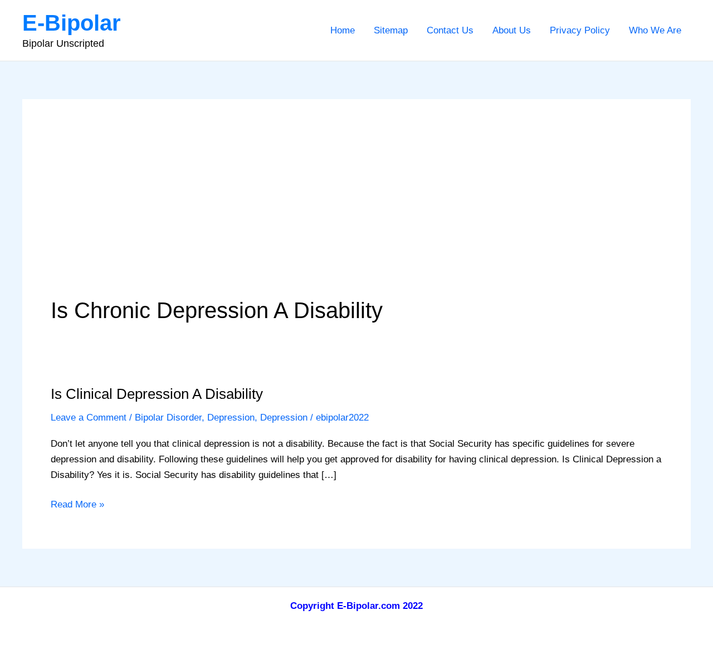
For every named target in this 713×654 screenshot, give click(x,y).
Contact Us (450, 30)
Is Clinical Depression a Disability (157, 393)
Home (342, 30)
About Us (511, 30)
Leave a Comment (88, 417)
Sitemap (391, 30)
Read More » (77, 506)
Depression (231, 417)
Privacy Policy (580, 30)
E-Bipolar (71, 23)
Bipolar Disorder (168, 417)
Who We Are (655, 30)
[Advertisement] (356, 211)
